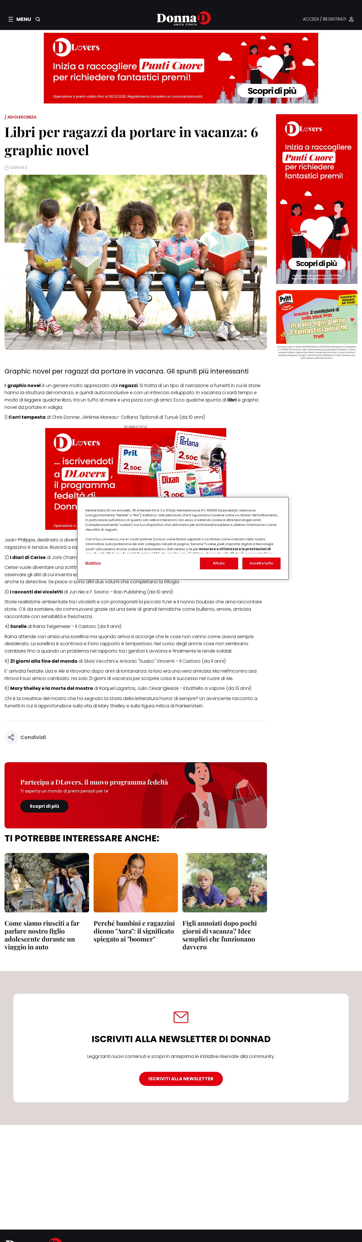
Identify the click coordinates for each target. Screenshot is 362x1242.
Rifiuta (219, 563)
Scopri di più (44, 806)
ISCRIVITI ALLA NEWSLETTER (181, 1078)
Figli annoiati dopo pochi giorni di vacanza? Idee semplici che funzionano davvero (219, 935)
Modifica (93, 563)
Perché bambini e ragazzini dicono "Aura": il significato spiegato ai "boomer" (134, 931)
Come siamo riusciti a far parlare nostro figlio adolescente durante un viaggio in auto (42, 935)
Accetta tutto (261, 563)
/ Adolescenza (20, 117)
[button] (19, 19)
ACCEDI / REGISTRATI (324, 19)
